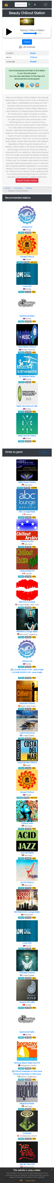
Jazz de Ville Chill (27, 1164)
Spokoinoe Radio (27, 316)
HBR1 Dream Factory (27, 482)
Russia (33, 53)
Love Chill (27, 286)
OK (21, 1180)
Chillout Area (27, 823)
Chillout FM (27, 227)
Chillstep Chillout (27, 972)
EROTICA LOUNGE (27, 602)
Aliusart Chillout (27, 257)
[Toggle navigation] (45, 4)
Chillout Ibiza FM (27, 571)
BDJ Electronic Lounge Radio (27, 912)
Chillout (33, 57)
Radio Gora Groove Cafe (27, 406)
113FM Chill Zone (27, 733)
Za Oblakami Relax (27, 376)
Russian (33, 61)
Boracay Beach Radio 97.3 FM (27, 1063)
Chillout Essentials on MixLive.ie (27, 1074)
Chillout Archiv (27, 541)
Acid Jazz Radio (27, 853)
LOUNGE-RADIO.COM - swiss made (27, 672)
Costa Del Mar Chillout (27, 762)
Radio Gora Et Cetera (27, 436)
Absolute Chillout (27, 703)
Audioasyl (27, 1133)
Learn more (30, 1181)
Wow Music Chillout (27, 347)
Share (27, 42)
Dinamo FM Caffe (27, 1002)
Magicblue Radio (27, 1103)
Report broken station (27, 180)
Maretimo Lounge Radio (27, 631)
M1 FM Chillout (27, 882)
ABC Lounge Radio (27, 512)
